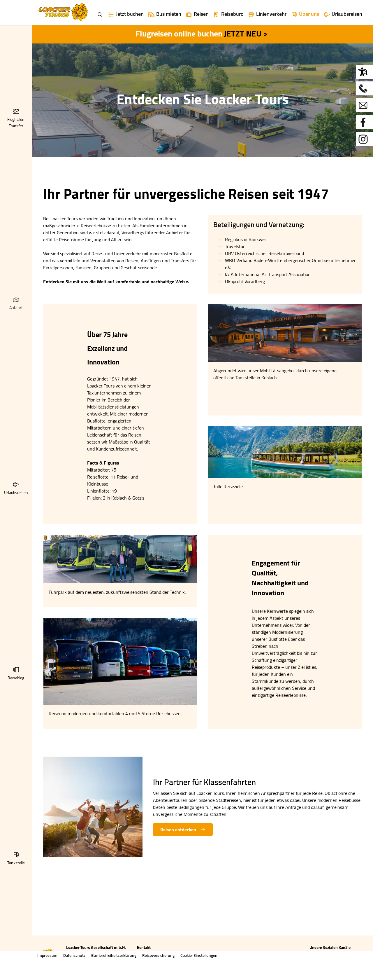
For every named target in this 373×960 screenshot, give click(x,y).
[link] (164, 12)
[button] (16, 111)
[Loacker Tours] (92, 806)
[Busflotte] (120, 660)
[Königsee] (285, 451)
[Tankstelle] (285, 332)
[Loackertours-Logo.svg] (63, 12)
